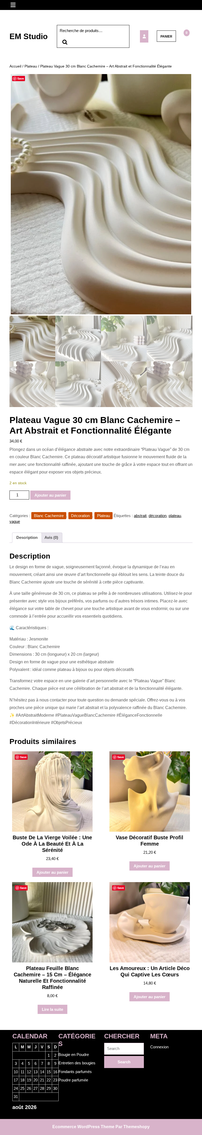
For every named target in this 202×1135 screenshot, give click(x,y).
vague (14, 521)
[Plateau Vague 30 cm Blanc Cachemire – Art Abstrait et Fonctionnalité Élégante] (144, 36)
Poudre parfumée (73, 1080)
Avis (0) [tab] (51, 537)
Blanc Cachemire (49, 515)
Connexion (159, 1047)
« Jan (17, 1116)
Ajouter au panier (50, 495)
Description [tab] (27, 537)
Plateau (30, 66)
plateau (175, 515)
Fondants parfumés (75, 1071)
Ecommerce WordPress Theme (83, 1126)
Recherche (64, 42)
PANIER (166, 36)
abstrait (140, 515)
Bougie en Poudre (73, 1054)
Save (20, 78)
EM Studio (28, 36)
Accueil (15, 66)
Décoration (80, 515)
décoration (157, 515)
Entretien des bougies (76, 1063)
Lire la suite (52, 1009)
